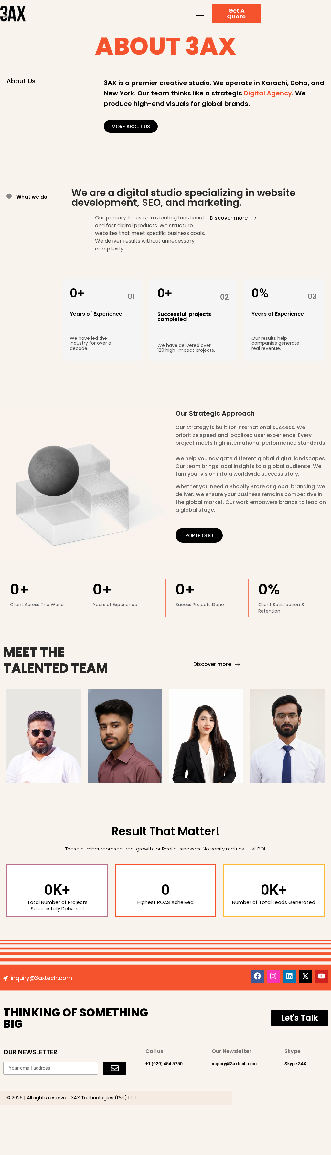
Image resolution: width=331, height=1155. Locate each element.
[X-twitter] (305, 976)
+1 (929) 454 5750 (164, 1063)
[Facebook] (257, 976)
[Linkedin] (289, 976)
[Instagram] (273, 976)
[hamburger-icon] (200, 13)
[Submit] (114, 1068)
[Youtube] (321, 976)
